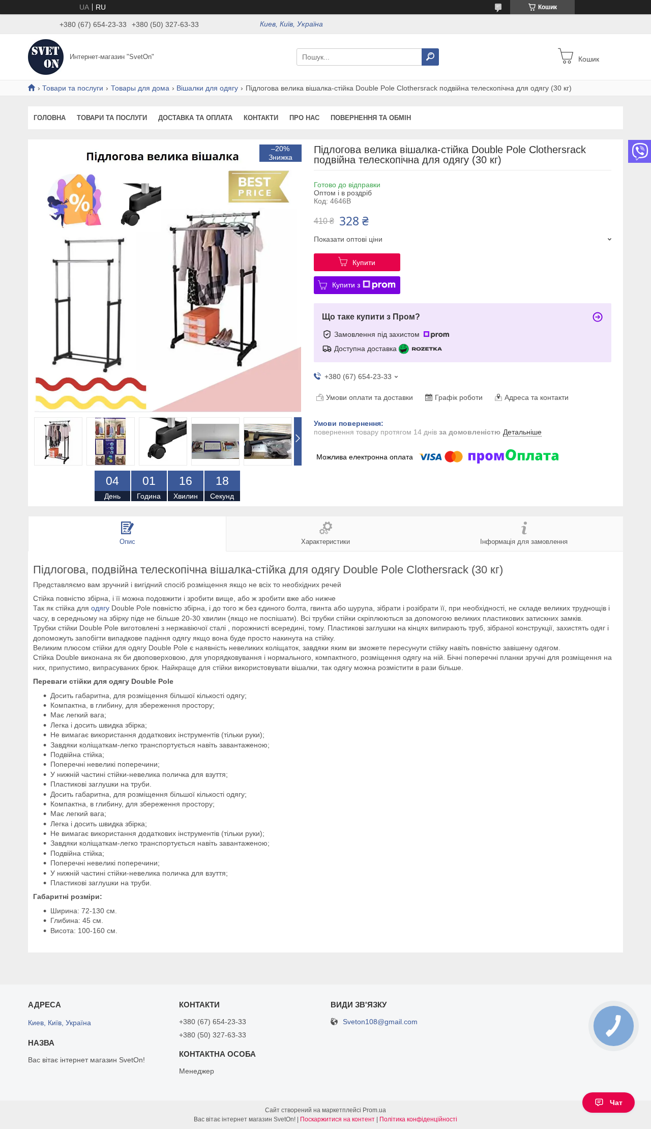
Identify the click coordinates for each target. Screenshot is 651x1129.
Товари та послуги (72, 88)
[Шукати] (430, 57)
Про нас (304, 118)
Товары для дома (140, 88)
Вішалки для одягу (207, 88)
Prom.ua (374, 1110)
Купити (363, 262)
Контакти (261, 118)
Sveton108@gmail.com (380, 1022)
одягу (100, 608)
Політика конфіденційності (418, 1119)
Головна (50, 118)
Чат (616, 1102)
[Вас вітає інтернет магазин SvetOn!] (46, 56)
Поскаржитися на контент (337, 1119)
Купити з (346, 285)
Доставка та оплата (195, 118)
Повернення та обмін (371, 118)
